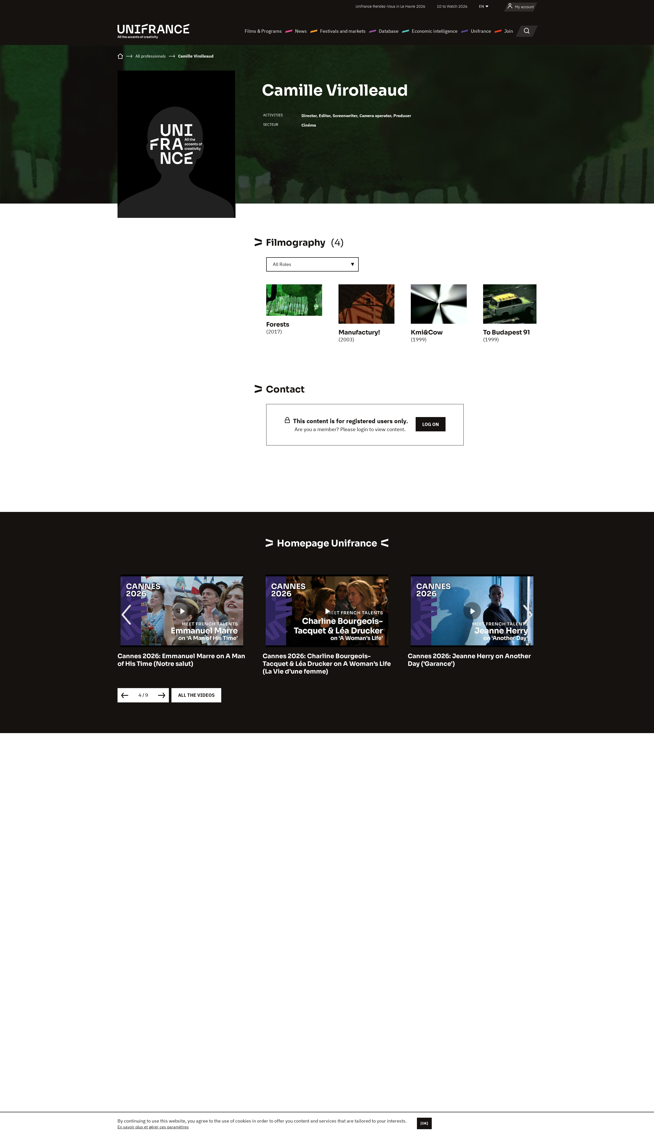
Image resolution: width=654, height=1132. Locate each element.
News (301, 31)
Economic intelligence (435, 31)
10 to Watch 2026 (452, 6)
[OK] (424, 1123)
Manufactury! (359, 332)
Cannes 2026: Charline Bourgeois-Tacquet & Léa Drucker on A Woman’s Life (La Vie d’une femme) (327, 663)
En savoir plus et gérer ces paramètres (153, 1126)
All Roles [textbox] (282, 264)
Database (389, 31)
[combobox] (312, 264)
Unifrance (481, 31)
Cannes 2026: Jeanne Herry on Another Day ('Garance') (469, 660)
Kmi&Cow (427, 332)
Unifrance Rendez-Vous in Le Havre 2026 (390, 6)
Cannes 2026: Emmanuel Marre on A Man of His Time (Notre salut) (181, 660)
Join (508, 31)
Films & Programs (263, 31)
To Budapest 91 (506, 332)
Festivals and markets (343, 31)
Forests (277, 324)
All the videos (196, 695)
